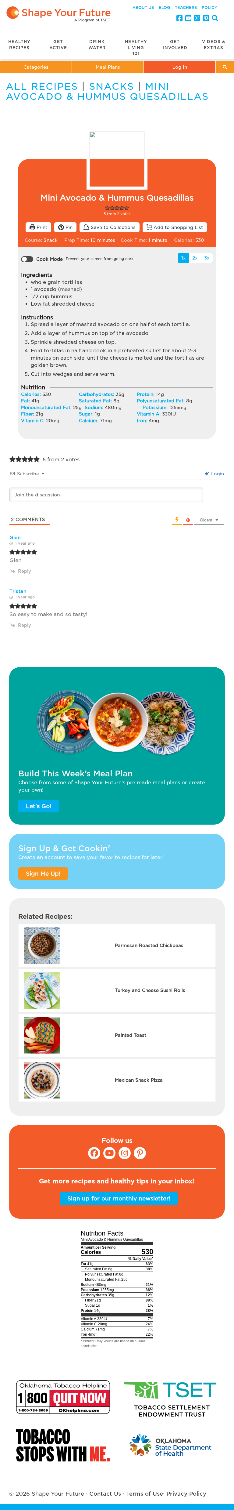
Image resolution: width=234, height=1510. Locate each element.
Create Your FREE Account (117, 766)
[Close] (221, 735)
